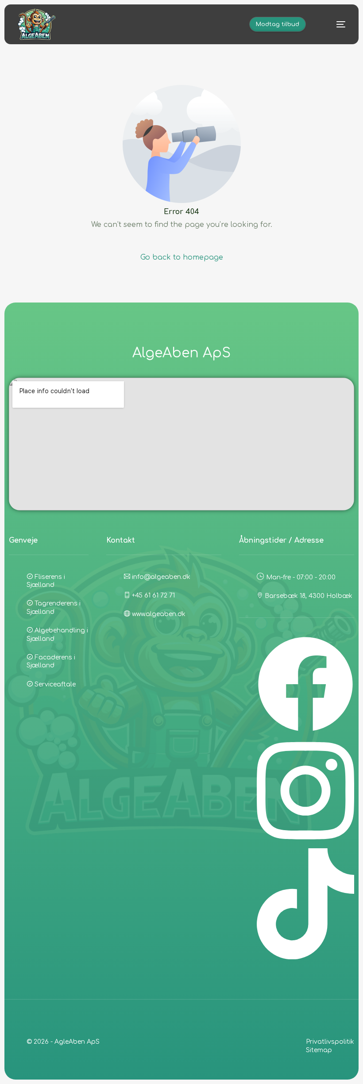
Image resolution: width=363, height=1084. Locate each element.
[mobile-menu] (333, 24)
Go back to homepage (181, 257)
